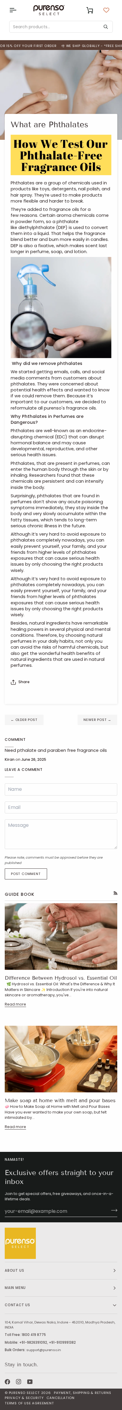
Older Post (24, 719)
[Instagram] (18, 1381)
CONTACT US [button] (17, 1305)
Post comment (26, 873)
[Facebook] (7, 1381)
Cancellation (60, 1397)
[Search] (105, 27)
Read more (15, 1004)
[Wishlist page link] (106, 10)
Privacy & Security (24, 1397)
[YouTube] (30, 1381)
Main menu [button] (15, 1287)
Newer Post (97, 719)
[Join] (112, 1210)
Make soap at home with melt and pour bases (60, 1100)
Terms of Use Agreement (29, 1403)
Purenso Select (24, 1392)
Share (24, 681)
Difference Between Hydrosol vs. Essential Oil (61, 978)
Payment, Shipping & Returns (82, 1392)
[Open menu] (18, 10)
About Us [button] (14, 1270)
